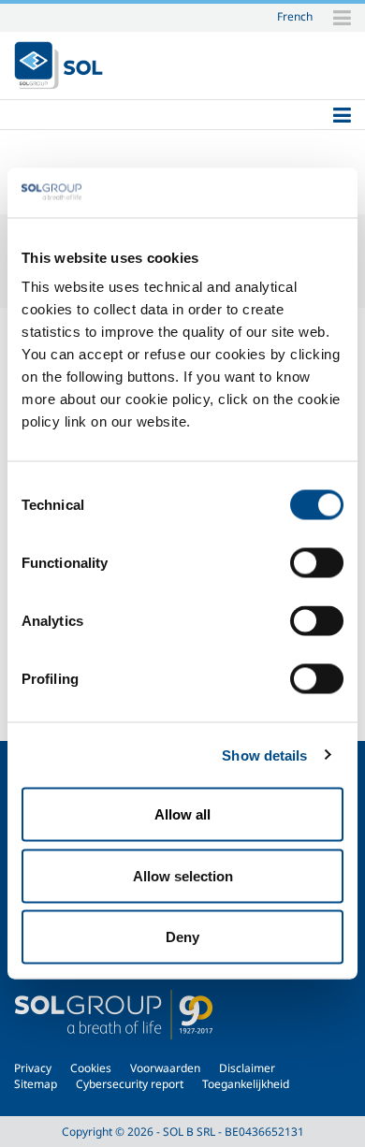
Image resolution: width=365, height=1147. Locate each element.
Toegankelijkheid (245, 1084)
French (295, 15)
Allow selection (183, 875)
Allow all (182, 814)
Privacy (32, 1068)
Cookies (90, 1068)
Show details (264, 754)
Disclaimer (247, 1068)
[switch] (316, 563)
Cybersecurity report (129, 1084)
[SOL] (58, 65)
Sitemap (35, 1084)
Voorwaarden (165, 1068)
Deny (182, 937)
